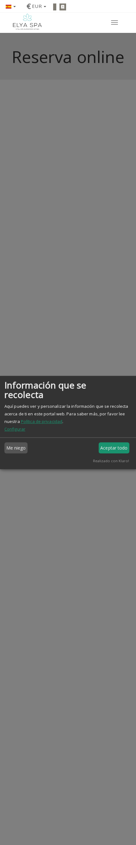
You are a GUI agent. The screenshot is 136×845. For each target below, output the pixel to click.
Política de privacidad (41, 421)
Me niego (16, 448)
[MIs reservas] (62, 6)
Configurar (14, 429)
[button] (10, 6)
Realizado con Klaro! (111, 460)
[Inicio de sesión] (54, 6)
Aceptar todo (113, 448)
